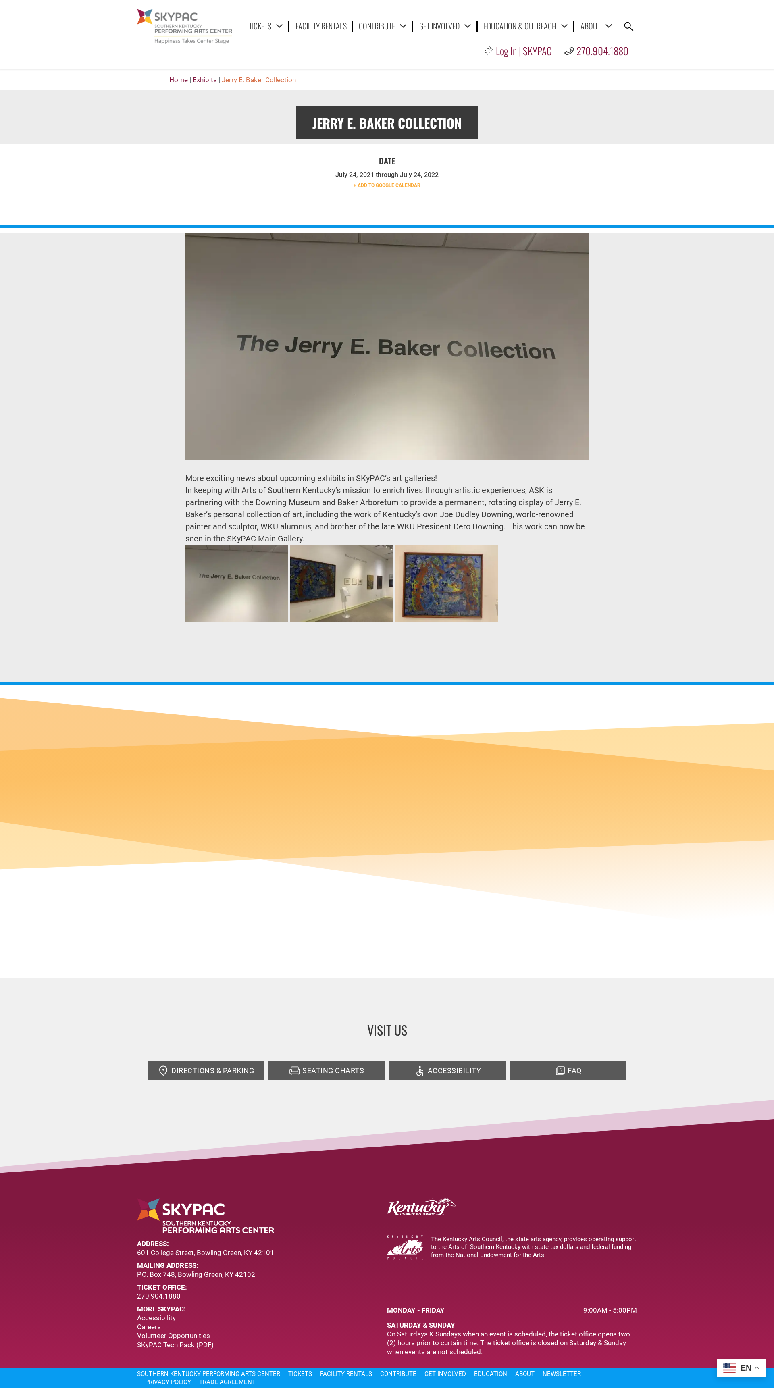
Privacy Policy (168, 1382)
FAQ (575, 1070)
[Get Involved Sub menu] (468, 26)
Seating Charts (333, 1070)
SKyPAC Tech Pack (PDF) (175, 1345)
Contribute (377, 26)
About (590, 26)
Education (490, 1374)
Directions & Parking (212, 1070)
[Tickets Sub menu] (279, 26)
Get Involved (439, 26)
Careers (149, 1327)
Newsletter (562, 1374)
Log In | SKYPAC (523, 50)
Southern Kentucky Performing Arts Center (208, 1374)
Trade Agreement (227, 1382)
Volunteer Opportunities (173, 1336)
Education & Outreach (520, 26)
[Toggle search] (629, 27)
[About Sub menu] (609, 26)
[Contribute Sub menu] (403, 26)
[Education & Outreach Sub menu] (564, 26)
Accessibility (454, 1070)
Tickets (260, 26)
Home (178, 80)
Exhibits (205, 80)
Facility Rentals (321, 26)
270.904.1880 (602, 50)
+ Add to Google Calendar (387, 185)
